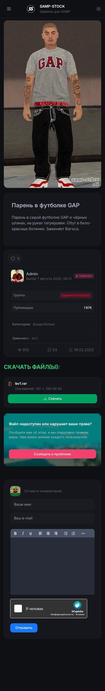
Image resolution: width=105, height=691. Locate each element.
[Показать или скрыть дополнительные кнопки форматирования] (83, 533)
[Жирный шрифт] (15, 533)
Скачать (55, 398)
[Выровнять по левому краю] (40, 533)
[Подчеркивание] (30, 533)
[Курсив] (23, 533)
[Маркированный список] (66, 533)
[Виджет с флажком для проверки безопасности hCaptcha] (48, 608)
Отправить (23, 628)
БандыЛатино (44, 324)
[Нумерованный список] (73, 533)
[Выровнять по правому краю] (56, 533)
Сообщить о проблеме (52, 454)
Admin (32, 273)
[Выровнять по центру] (48, 533)
